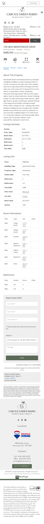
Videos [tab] (19, 68)
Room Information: (12, 213)
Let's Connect (22, 466)
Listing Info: (9, 156)
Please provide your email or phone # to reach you (21, 328)
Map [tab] (25, 68)
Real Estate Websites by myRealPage (27, 474)
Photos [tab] (13, 68)
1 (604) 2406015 (10, 378)
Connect (33, 3)
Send (22, 358)
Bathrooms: (9, 274)
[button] (18, 420)
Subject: (8, 335)
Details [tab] (6, 68)
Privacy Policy (9, 474)
